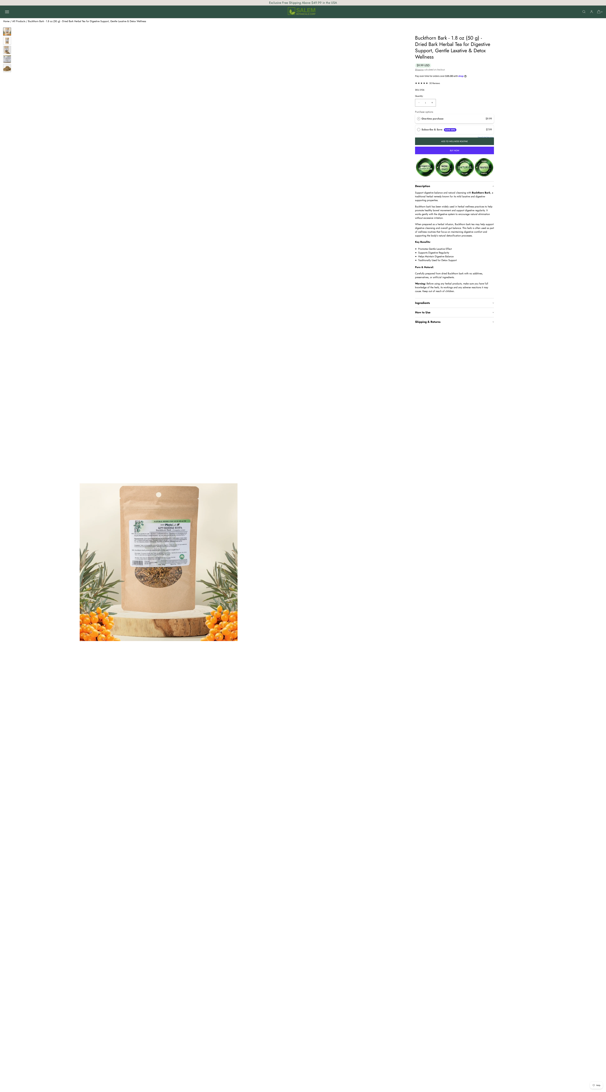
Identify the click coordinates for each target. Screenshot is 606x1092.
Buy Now (454, 150)
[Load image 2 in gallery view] (7, 41)
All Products (18, 21)
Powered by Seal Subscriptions (485, 137)
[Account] (591, 12)
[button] (584, 12)
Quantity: (419, 96)
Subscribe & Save (438, 129)
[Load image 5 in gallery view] (7, 68)
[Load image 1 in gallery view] (7, 32)
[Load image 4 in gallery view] (7, 59)
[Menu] (7, 12)
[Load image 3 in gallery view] (7, 50)
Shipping (419, 69)
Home (6, 21)
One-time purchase (432, 118)
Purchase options (424, 112)
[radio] (418, 119)
